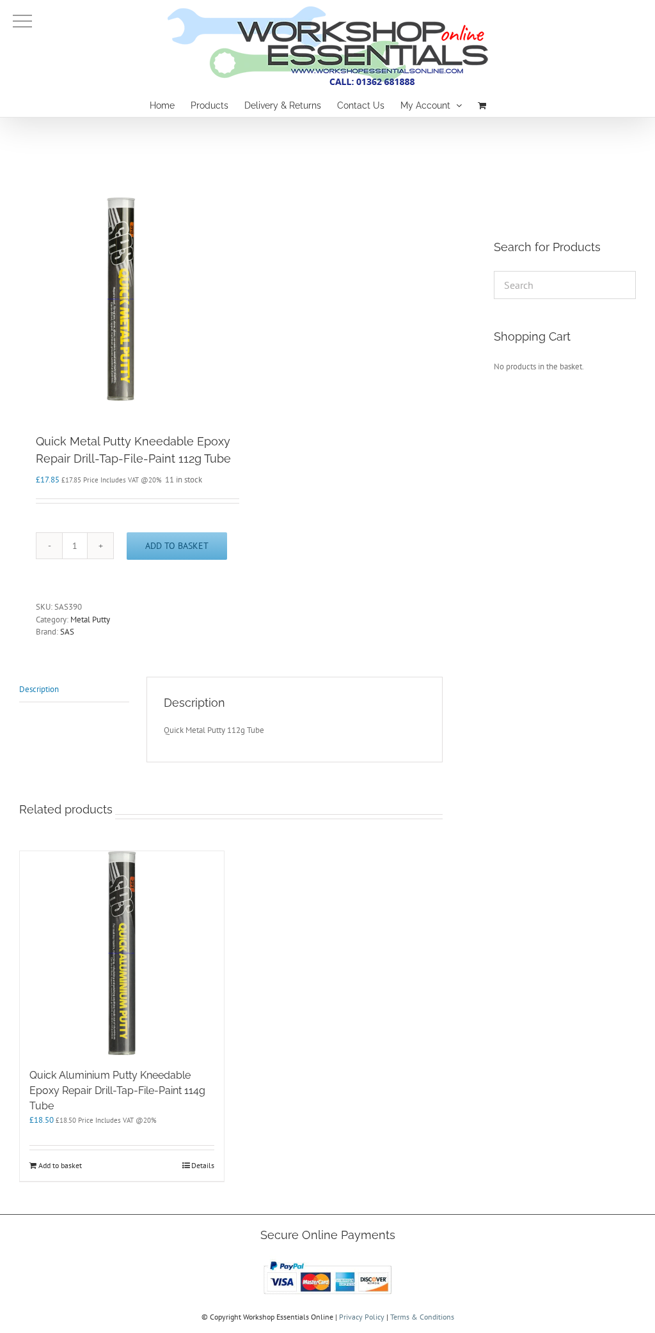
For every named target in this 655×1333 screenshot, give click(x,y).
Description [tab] (39, 689)
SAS (67, 631)
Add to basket (177, 545)
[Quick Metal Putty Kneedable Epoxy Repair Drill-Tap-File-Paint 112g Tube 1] (121, 299)
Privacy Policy (361, 1316)
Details (202, 1165)
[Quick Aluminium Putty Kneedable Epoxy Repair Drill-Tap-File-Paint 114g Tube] (122, 953)
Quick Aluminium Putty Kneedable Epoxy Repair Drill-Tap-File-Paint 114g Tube (117, 1090)
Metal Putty (90, 619)
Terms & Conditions (422, 1316)
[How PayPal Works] (327, 1261)
